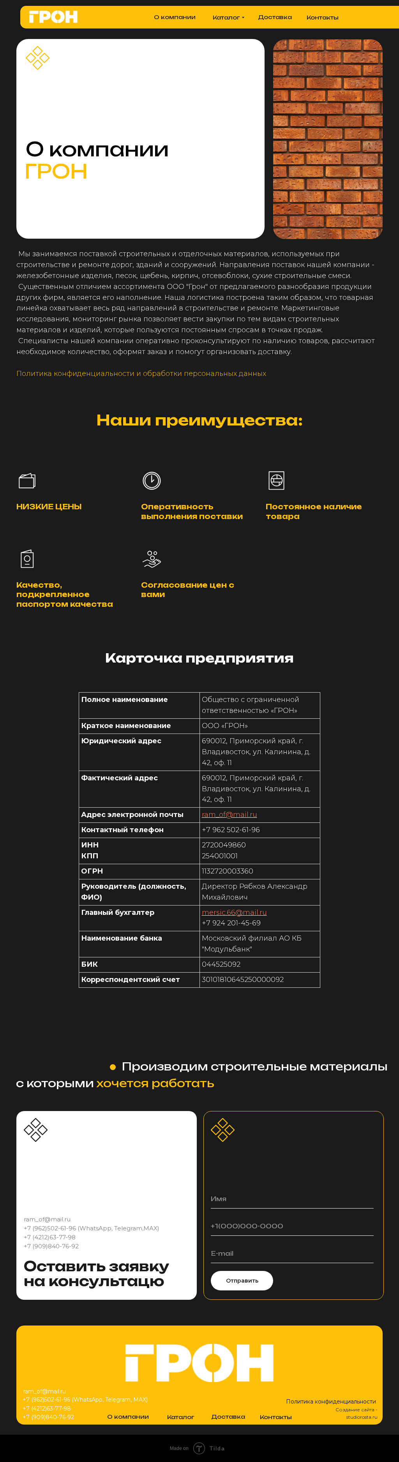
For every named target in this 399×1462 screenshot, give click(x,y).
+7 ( (29, 1237)
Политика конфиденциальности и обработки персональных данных (141, 373)
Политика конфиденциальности (331, 1401)
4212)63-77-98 (55, 1237)
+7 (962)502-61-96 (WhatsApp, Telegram (83, 1228)
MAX (150, 1228)
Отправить (242, 1280)
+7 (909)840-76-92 (51, 1246)
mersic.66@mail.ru (234, 912)
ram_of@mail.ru (229, 814)
